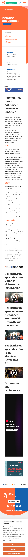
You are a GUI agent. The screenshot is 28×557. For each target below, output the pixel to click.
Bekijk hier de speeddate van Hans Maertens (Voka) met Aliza (13, 41)
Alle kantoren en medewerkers (14, 510)
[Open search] (20, 3)
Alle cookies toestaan (14, 545)
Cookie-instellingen (14, 553)
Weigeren (14, 549)
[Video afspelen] (14, 297)
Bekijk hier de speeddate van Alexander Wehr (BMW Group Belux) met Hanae (14, 38)
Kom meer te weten (8, 540)
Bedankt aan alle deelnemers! (11, 44)
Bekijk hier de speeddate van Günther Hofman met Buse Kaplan (14, 35)
